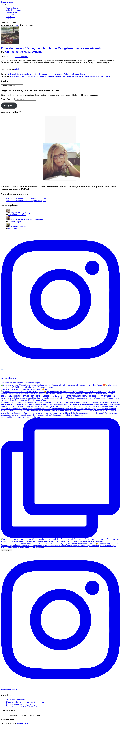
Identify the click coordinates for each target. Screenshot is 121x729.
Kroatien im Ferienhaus (15, 700)
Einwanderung (40, 76)
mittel (16, 69)
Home (15, 25)
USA (108, 76)
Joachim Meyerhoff (16, 222)
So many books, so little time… (18, 704)
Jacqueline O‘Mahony (17, 215)
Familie (51, 76)
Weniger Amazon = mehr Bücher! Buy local (24, 706)
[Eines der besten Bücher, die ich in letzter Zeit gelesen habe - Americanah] (10, 43)
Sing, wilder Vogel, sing (20, 213)
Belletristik (11, 74)
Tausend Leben (21, 57)
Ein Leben (10, 15)
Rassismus (94, 76)
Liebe (86, 76)
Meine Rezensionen (14, 10)
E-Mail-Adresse (7, 99)
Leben (68, 76)
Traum (102, 76)
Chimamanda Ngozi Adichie (23, 51)
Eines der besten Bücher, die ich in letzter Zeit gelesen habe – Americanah (51, 48)
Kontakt (9, 19)
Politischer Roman (71, 74)
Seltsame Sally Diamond (20, 226)
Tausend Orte (11, 12)
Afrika (12, 76)
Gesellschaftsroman (42, 74)
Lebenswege (77, 76)
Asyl (17, 76)
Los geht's (9, 105)
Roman (83, 74)
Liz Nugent (12, 228)
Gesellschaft (60, 76)
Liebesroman (57, 74)
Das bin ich (10, 17)
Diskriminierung (26, 76)
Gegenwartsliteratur (25, 74)
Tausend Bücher (12, 8)
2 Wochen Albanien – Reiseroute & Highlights (25, 702)
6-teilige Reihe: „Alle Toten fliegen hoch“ (27, 219)
